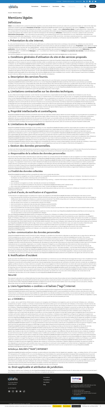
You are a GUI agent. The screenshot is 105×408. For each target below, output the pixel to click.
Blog (63, 6)
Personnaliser (76, 406)
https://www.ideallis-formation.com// (51, 27)
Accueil (10, 12)
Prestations (44, 6)
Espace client (79, 1)
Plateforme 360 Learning (68, 1)
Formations (34, 6)
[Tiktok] (24, 391)
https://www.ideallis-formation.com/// (18, 326)
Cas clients (56, 6)
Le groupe (58, 1)
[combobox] (76, 6)
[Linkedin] (17, 391)
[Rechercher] (85, 6)
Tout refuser (66, 406)
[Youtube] (20, 391)
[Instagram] (13, 391)
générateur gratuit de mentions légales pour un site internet (59, 54)
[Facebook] (9, 391)
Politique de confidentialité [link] (90, 406)
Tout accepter (57, 406)
